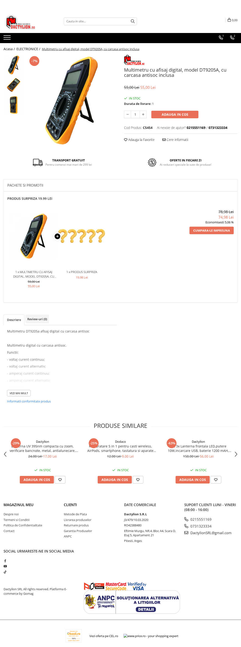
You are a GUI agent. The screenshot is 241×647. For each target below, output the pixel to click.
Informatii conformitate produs (29, 401)
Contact (9, 531)
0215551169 (200, 519)
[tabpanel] (71, 100)
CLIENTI (70, 504)
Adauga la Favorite (141, 139)
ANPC (68, 536)
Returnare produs (76, 525)
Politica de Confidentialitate (23, 525)
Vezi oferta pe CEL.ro (103, 636)
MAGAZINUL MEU (18, 504)
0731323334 (200, 526)
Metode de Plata (75, 514)
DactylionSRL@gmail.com (210, 532)
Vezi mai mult (19, 393)
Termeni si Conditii (16, 520)
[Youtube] (5, 566)
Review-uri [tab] (37, 319)
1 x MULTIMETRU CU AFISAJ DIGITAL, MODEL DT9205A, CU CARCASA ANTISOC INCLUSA (33, 274)
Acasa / (10, 49)
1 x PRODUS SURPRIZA (81, 272)
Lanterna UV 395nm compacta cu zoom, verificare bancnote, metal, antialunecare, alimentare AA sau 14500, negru (43, 448)
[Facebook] (5, 561)
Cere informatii (177, 139)
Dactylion (42, 441)
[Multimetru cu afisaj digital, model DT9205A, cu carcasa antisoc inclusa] (71, 100)
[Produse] (8, 38)
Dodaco (120, 441)
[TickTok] (5, 572)
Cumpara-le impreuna (211, 230)
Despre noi (11, 514)
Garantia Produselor (78, 531)
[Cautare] (133, 21)
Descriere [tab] (14, 320)
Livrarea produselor (77, 520)
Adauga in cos (175, 114)
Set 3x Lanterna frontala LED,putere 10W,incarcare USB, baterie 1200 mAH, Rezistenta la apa (198, 448)
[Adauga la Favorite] (60, 479)
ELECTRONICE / (28, 49)
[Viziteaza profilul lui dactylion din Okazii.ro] (74, 635)
